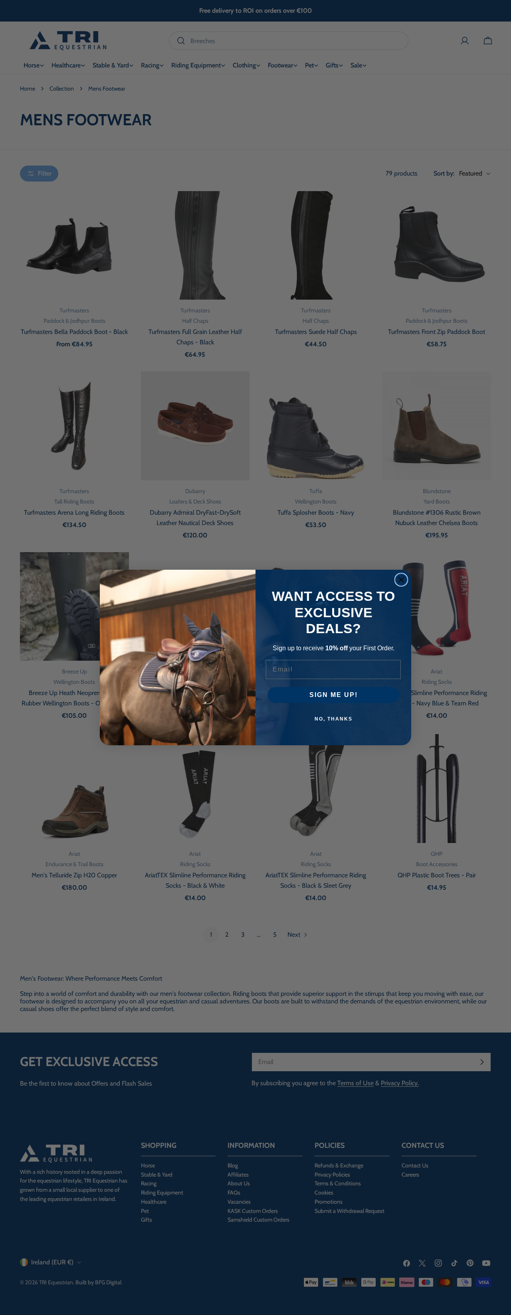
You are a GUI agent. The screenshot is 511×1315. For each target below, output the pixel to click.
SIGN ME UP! (333, 694)
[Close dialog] (401, 580)
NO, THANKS (334, 719)
